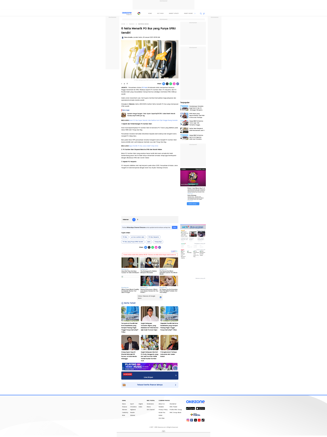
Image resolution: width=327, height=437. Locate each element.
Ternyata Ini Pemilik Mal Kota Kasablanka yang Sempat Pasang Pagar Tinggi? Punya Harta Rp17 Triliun (129, 328)
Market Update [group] (174, 13)
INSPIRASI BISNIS (143, 24)
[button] (195, 13)
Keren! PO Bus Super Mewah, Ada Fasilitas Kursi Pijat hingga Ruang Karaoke (153, 120)
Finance (124, 407)
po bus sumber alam (137, 237)
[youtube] (199, 420)
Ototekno (133, 407)
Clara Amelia (128, 37)
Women (124, 409)
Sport (132, 404)
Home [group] (150, 13)
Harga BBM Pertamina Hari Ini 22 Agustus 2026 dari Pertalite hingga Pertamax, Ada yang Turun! (196, 137)
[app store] (200, 408)
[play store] (190, 408)
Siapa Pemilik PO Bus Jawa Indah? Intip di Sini (143, 146)
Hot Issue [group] (160, 13)
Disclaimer (173, 404)
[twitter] (195, 420)
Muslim (132, 412)
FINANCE (131, 24)
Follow (174, 227)
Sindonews (150, 404)
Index (140, 407)
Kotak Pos (162, 412)
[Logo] (139, 13)
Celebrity (125, 412)
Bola (123, 415)
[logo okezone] (195, 402)
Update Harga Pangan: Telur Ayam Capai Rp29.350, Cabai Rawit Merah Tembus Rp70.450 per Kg (151, 114)
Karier (160, 415)
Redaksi (161, 407)
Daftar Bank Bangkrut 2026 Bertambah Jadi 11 (196, 129)
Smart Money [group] (188, 13)
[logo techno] (126, 13)
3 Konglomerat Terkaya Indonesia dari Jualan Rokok (168, 354)
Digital (141, 404)
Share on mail (174, 83)
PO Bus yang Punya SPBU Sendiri (133, 241)
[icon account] (122, 37)
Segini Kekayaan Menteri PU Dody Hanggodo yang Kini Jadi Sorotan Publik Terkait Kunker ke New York (149, 356)
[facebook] (191, 420)
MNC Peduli (173, 407)
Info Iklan (162, 418)
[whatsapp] (170, 83)
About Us (162, 404)
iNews (149, 407)
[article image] (184, 108)
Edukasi (132, 415)
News (124, 404)
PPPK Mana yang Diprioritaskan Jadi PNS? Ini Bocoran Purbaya (197, 115)
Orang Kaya (158, 241)
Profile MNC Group (176, 409)
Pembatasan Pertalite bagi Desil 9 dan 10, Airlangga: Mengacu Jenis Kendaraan (196, 108)
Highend (133, 409)
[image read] (123, 115)
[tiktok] (203, 420)
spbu (148, 241)
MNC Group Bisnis (175, 412)
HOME (123, 24)
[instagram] (187, 420)
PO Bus (125, 237)
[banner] (150, 370)
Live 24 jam (148, 377)
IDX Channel (151, 409)
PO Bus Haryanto (154, 237)
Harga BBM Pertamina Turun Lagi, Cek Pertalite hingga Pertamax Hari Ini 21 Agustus (196, 123)
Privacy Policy (163, 409)
